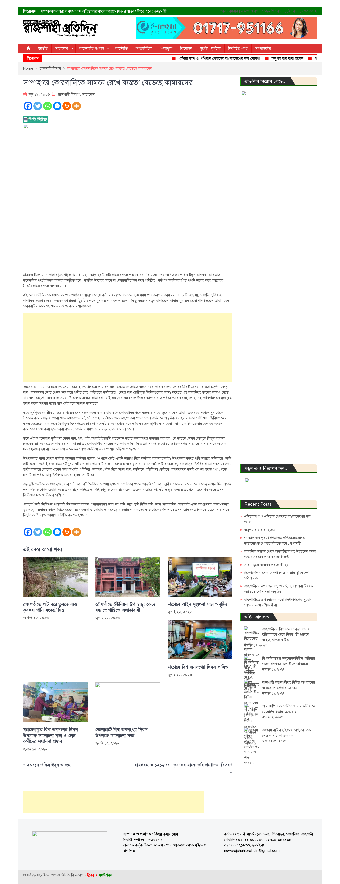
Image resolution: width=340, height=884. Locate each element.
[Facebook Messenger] (57, 106)
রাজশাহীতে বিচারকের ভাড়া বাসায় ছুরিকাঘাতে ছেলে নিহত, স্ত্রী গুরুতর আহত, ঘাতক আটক (286, 634)
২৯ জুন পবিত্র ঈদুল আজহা (49, 765)
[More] (76, 106)
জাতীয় (43, 48)
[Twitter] (37, 106)
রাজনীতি (121, 48)
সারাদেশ (61, 48)
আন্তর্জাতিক (144, 48)
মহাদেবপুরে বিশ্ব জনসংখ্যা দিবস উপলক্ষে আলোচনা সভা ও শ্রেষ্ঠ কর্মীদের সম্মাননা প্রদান (50, 735)
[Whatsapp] (47, 106)
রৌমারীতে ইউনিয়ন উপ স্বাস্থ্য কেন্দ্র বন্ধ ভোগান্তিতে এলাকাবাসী (125, 607)
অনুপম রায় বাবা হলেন (277, 58)
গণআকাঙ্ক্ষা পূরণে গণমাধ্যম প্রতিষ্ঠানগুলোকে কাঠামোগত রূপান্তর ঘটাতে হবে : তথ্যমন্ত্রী (103, 11)
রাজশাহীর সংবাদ (91, 48)
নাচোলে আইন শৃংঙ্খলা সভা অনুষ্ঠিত (197, 604)
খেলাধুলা (166, 48)
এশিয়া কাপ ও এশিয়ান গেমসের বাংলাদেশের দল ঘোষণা (209, 58)
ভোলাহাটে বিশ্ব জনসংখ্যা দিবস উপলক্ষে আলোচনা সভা (121, 732)
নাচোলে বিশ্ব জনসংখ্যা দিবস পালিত (198, 667)
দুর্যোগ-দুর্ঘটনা (210, 48)
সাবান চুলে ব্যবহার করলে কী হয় (266, 565)
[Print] (66, 106)
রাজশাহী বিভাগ (68, 94)
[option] (120, 11)
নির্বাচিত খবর (238, 48)
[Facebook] (28, 106)
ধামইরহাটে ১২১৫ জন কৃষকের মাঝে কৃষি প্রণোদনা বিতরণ (183, 765)
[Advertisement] (127, 347)
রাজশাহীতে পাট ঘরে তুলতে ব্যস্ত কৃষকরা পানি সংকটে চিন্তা (50, 607)
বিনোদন (186, 48)
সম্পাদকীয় (263, 48)
